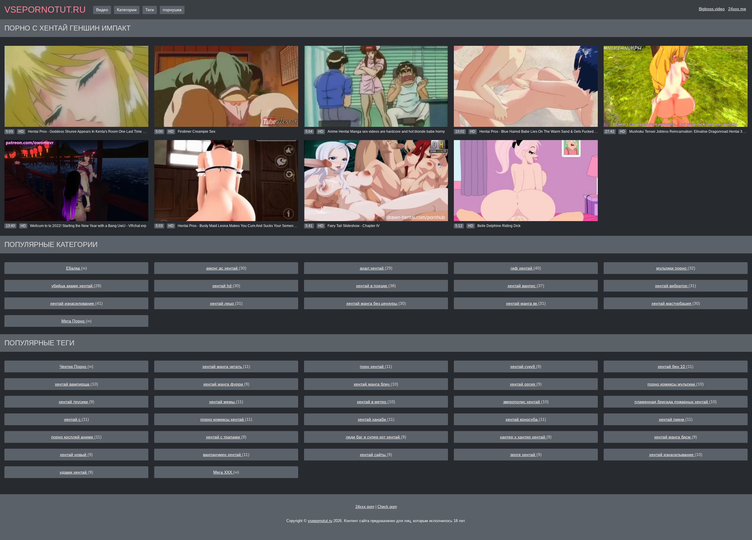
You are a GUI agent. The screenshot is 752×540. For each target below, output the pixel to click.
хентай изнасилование (72, 303)
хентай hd (222, 285)
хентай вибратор (672, 285)
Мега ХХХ (223, 472)
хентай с (73, 419)
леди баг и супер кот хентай (373, 437)
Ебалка (73, 268)
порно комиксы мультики (671, 384)
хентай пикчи (672, 419)
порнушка (172, 9)
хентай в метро (372, 401)
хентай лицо (222, 303)
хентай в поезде (372, 285)
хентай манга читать (222, 366)
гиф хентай (522, 268)
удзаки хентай (74, 472)
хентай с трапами (223, 437)
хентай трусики (74, 401)
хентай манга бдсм (673, 437)
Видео (102, 9)
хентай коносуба (522, 419)
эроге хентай (523, 454)
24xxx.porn (364, 506)
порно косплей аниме (72, 437)
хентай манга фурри (223, 384)
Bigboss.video (712, 8)
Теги (149, 9)
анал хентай (372, 268)
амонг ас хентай (222, 268)
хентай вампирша (72, 384)
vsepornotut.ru (45, 9)
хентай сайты (373, 454)
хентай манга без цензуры (372, 303)
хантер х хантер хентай (523, 437)
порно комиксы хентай (222, 419)
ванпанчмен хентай (222, 454)
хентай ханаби (372, 419)
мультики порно (672, 268)
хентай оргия (523, 384)
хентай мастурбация (672, 303)
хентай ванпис (522, 285)
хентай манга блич (372, 384)
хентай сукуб (523, 366)
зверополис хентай (522, 401)
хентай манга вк (522, 303)
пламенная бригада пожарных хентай (671, 401)
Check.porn (387, 506)
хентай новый (74, 454)
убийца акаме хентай (72, 285)
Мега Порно (73, 321)
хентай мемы (222, 401)
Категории (127, 9)
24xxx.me (737, 8)
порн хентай (372, 366)
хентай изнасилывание (672, 454)
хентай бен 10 (672, 366)
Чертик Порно (74, 366)
